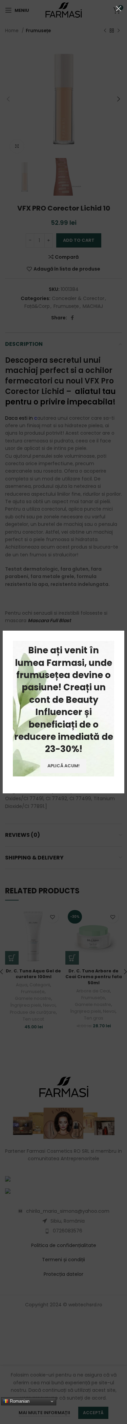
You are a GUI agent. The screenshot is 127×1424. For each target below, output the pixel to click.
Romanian (18, 1401)
